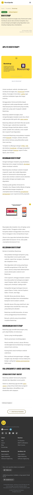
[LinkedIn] (9, 433)
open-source (24, 119)
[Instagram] (2, 433)
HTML (23, 146)
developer (27, 164)
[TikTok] (16, 433)
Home (3, 8)
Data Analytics (5, 454)
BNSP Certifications (23, 443)
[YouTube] (13, 433)
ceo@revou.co (9, 479)
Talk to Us (8, 470)
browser (15, 150)
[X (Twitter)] (6, 433)
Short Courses (21, 445)
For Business (21, 440)
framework (21, 91)
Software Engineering (6, 458)
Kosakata (8, 8)
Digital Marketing (5, 456)
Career (3, 443)
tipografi (8, 137)
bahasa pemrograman (22, 361)
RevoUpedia (8, 2)
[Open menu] (30, 2)
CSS (27, 146)
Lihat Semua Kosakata (17, 411)
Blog (2, 445)
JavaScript (13, 148)
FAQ (2, 440)
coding (23, 94)
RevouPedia (4, 447)
